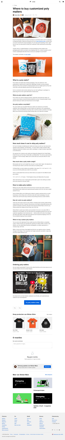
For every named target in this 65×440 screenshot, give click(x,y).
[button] (32, 302)
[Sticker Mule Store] (52, 430)
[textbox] (32, 172)
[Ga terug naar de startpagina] (30, 2)
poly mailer (28, 54)
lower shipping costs (40, 41)
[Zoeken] (59, 2)
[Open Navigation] (2, 2)
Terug (15, 5)
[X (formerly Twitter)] (54, 430)
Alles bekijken (49, 314)
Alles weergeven (48, 374)
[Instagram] (57, 430)
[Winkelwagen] (63, 2)
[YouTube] (59, 430)
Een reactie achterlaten (18, 341)
